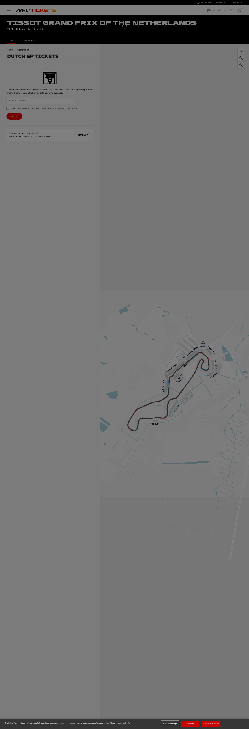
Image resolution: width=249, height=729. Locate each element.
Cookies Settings (170, 724)
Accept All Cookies (211, 724)
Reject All (190, 724)
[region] (124, 724)
